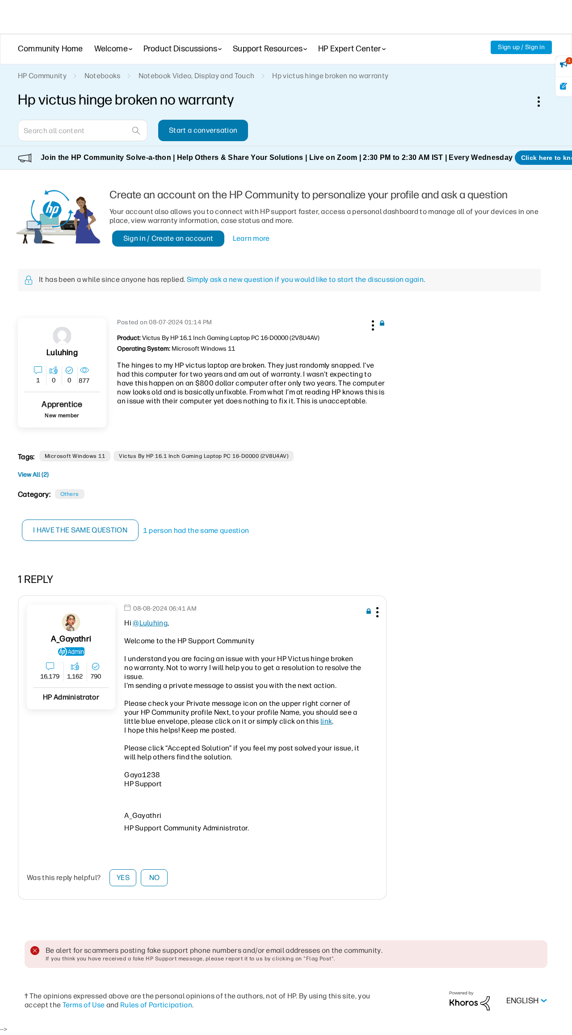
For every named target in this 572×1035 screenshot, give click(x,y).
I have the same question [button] (80, 530)
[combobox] (82, 130)
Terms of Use (84, 1005)
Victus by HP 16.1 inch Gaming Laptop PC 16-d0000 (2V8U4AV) (203, 456)
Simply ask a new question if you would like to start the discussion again (305, 279)
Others (69, 494)
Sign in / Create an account (168, 238)
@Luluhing (150, 623)
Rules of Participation (156, 1005)
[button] (372, 323)
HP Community (42, 75)
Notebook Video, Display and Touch (197, 75)
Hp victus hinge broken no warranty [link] (330, 75)
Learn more (251, 238)
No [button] (154, 877)
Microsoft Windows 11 (75, 456)
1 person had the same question (196, 530)
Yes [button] (123, 877)
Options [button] (543, 101)
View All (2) (33, 474)
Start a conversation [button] (203, 130)
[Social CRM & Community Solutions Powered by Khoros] (470, 1000)
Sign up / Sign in (521, 47)
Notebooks (102, 75)
